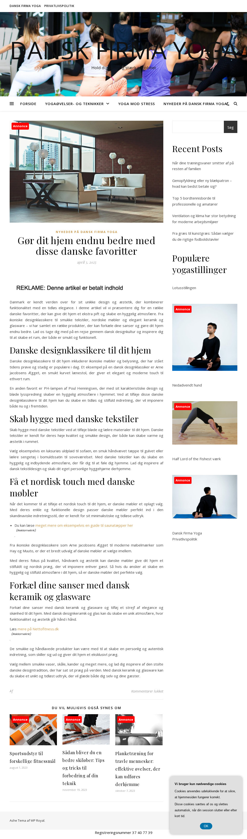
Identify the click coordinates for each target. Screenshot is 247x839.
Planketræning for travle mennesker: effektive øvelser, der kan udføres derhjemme (137, 769)
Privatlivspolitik (59, 6)
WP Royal (37, 820)
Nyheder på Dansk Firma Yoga (195, 103)
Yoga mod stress (136, 103)
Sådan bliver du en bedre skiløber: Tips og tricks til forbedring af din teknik (83, 768)
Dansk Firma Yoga (25, 6)
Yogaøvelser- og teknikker (74, 103)
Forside (28, 103)
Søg (230, 127)
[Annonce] (33, 743)
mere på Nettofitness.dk (38, 628)
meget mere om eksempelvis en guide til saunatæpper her (84, 525)
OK (206, 826)
